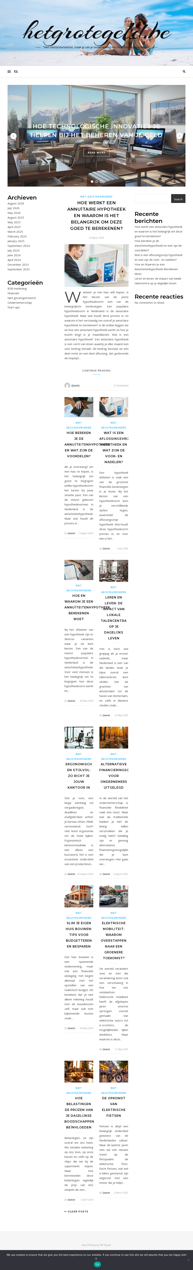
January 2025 (16, 241)
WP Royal (105, 1245)
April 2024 (14, 260)
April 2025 (14, 227)
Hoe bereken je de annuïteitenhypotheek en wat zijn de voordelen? (87, 444)
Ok (97, 1264)
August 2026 (16, 203)
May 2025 (14, 222)
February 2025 (17, 236)
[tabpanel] (96, 136)
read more (96, 152)
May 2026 (14, 213)
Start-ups (14, 307)
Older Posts (77, 1211)
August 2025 (16, 217)
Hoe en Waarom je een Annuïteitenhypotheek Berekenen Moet (87, 607)
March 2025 (15, 231)
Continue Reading (96, 370)
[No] (188, 1260)
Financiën (96, 117)
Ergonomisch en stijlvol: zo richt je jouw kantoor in (79, 775)
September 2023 (19, 269)
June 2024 (14, 255)
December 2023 (18, 264)
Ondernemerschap (20, 302)
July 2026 (13, 208)
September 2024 (19, 246)
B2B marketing (17, 288)
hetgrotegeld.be (96, 31)
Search (178, 199)
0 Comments (121, 385)
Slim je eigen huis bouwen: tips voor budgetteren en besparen (79, 934)
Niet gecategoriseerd (22, 298)
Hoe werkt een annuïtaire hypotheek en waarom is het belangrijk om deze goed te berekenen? (96, 215)
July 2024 (13, 250)
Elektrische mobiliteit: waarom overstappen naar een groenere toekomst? (114, 940)
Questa (75, 385)
